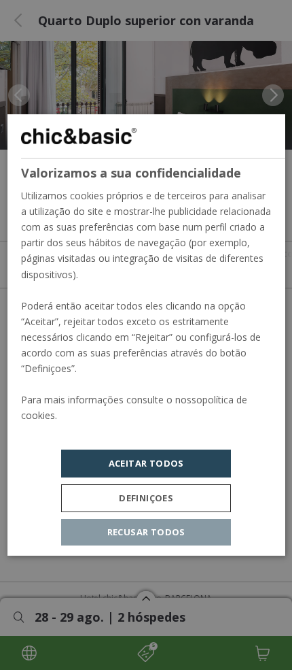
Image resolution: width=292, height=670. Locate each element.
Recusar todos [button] (146, 532)
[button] (146, 498)
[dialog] (146, 335)
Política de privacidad (67, 431)
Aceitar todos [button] (145, 463)
